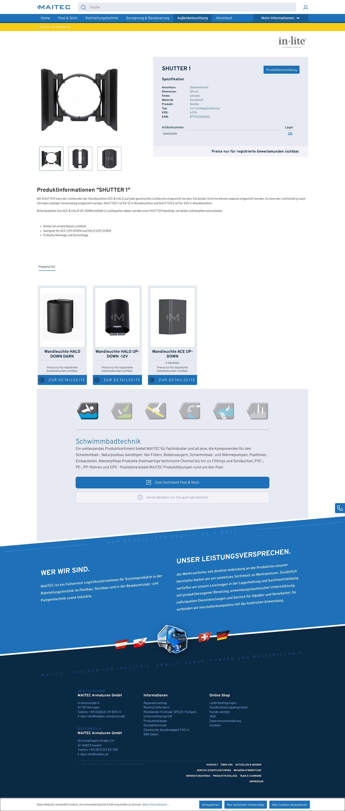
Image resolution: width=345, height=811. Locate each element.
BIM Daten (151, 735)
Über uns (227, 764)
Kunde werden (219, 712)
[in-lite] (292, 42)
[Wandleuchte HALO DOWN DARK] (62, 317)
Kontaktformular (155, 726)
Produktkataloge (155, 721)
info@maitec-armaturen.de (106, 717)
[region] (79, 114)
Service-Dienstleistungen (214, 770)
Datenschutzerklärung (225, 721)
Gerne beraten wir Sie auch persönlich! (177, 497)
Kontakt (212, 764)
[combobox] (192, 7)
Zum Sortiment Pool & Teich (177, 482)
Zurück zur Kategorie (54, 27)
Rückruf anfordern (156, 708)
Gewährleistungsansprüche (228, 708)
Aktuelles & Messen (248, 764)
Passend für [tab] (47, 267)
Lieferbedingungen (223, 703)
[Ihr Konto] (305, 7)
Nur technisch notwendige (245, 805)
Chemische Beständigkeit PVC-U (166, 730)
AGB (212, 717)
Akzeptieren (210, 805)
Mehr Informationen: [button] (278, 18)
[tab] (88, 411)
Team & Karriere (250, 776)
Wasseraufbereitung (247, 770)
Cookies (215, 726)
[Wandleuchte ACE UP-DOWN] (172, 317)
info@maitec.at (97, 754)
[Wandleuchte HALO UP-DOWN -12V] (117, 317)
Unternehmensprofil (158, 717)
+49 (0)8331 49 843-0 (105, 712)
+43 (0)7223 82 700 (103, 750)
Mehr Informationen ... (155, 804)
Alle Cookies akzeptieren (289, 805)
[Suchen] (83, 7)
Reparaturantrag (155, 703)
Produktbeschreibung (281, 70)
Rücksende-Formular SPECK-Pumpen (170, 712)
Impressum (256, 781)
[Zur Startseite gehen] (54, 7)
